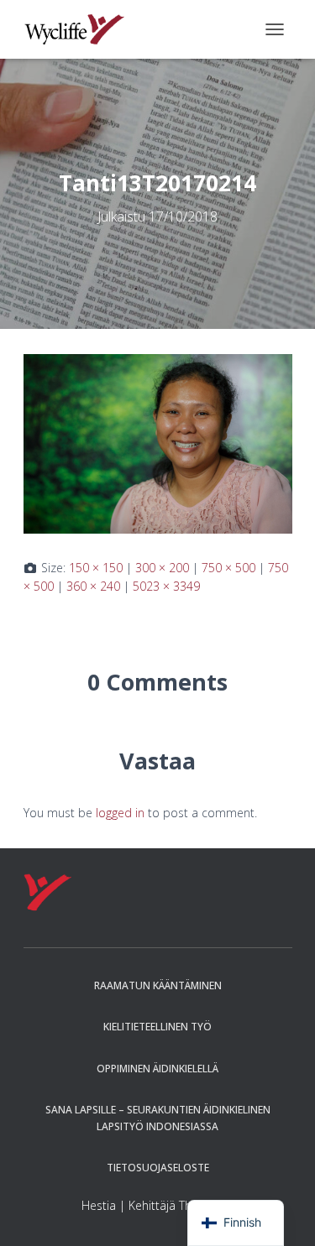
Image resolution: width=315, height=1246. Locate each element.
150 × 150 (96, 568)
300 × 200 (162, 568)
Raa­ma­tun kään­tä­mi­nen (158, 985)
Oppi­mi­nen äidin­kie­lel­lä (157, 1068)
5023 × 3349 (166, 586)
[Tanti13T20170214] (158, 443)
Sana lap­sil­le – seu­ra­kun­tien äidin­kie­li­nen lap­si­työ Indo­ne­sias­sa (157, 1118)
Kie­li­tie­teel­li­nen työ (157, 1026)
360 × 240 (93, 586)
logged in (120, 813)
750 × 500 (228, 568)
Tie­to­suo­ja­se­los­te (158, 1167)
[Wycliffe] (81, 29)
